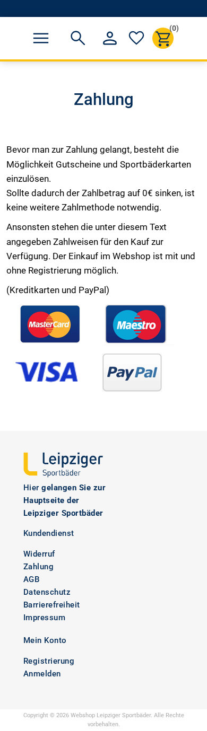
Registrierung (49, 661)
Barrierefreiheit (51, 605)
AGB (31, 579)
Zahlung (38, 566)
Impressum (44, 617)
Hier (31, 487)
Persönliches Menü (109, 38)
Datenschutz (47, 592)
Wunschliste (136, 38)
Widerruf (39, 554)
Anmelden (42, 674)
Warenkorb (171, 30)
